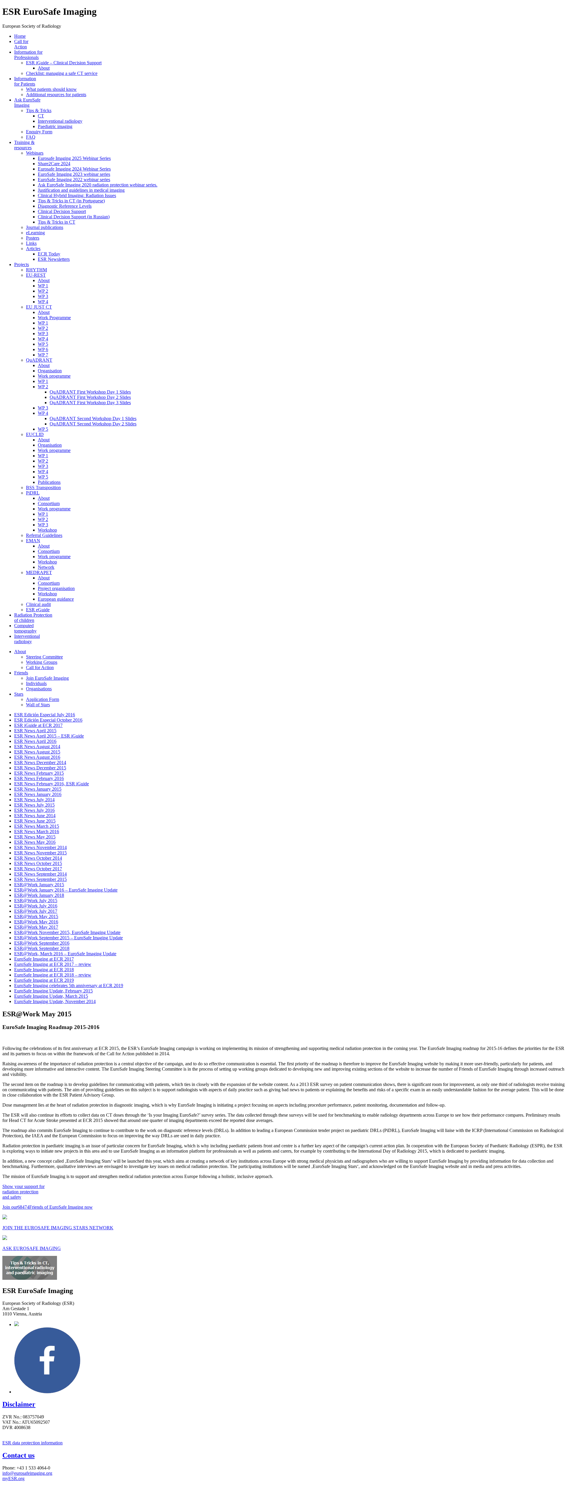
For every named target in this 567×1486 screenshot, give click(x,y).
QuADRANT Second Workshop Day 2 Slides (93, 423)
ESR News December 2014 (40, 762)
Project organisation (56, 588)
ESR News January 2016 (37, 794)
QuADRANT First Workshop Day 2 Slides (90, 397)
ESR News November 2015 (40, 852)
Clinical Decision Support (62, 211)
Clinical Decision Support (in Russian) (74, 216)
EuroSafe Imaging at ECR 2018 (44, 969)
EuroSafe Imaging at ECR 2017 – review (52, 964)
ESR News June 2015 (35, 820)
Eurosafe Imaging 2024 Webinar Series (74, 168)
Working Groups (41, 662)
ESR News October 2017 (38, 868)
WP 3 (43, 296)
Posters (32, 237)
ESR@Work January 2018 (39, 895)
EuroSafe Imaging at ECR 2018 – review (52, 974)
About (44, 68)
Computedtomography (25, 628)
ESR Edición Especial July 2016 (44, 714)
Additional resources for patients (56, 94)
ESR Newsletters (54, 259)
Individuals (36, 683)
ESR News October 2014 (38, 858)
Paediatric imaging (55, 126)
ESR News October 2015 (38, 863)
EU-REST (36, 275)
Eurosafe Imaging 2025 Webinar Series (74, 158)
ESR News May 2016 (35, 842)
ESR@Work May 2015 (36, 916)
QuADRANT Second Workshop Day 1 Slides (93, 418)
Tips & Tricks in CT (56, 222)
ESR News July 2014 (34, 799)
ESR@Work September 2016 (41, 943)
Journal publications (44, 227)
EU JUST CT (39, 306)
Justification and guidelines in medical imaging (81, 190)
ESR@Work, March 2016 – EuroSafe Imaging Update (65, 953)
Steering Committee (44, 656)
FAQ (30, 137)
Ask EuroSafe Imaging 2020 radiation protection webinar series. (97, 184)
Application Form (42, 699)
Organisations (39, 688)
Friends (21, 672)
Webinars (34, 152)
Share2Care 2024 (54, 163)
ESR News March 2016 (36, 831)
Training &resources (24, 145)
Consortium (49, 503)
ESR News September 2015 (40, 879)
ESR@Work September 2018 (41, 948)
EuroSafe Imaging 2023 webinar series (74, 174)
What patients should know (51, 89)
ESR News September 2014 (40, 873)
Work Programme (54, 317)
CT (41, 115)
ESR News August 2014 (37, 746)
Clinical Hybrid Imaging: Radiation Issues (77, 195)
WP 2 (43, 291)
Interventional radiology (60, 121)
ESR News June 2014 (35, 815)
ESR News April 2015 (35, 730)
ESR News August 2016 (37, 757)
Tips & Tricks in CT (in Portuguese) (71, 200)
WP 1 (43, 285)
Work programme (54, 376)
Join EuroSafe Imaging (47, 678)
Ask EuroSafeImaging (27, 102)
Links (31, 243)
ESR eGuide (38, 609)
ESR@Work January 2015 (39, 884)
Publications (49, 482)
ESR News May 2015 (35, 836)
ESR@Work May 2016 (36, 921)
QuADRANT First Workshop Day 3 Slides (90, 402)
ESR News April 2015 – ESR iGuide (49, 735)
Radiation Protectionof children (33, 617)
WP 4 (43, 301)
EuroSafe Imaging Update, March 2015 (51, 996)
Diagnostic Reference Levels (65, 206)
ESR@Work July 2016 (35, 905)
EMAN (33, 540)
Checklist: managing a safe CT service (61, 73)
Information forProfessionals (28, 55)
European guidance (56, 599)
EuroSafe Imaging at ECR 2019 (44, 980)
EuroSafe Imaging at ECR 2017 (44, 958)
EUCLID (35, 434)
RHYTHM (36, 269)
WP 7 (43, 354)
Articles (33, 248)
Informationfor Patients (25, 81)
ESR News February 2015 (39, 773)
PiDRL (33, 492)
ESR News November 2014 (40, 847)
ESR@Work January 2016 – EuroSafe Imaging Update (66, 889)
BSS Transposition (43, 487)
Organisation (50, 370)
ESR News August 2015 (37, 751)
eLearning (35, 232)
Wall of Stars (38, 704)
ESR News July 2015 (34, 804)
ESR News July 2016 (34, 810)
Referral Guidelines (44, 535)
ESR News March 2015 (36, 826)
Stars (18, 694)
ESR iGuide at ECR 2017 (38, 725)
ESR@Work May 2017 (36, 927)
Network (46, 567)
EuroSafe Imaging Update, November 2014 (55, 1001)
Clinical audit (38, 604)
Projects (21, 264)
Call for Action (21, 44)
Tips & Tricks (38, 110)
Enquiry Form (39, 131)
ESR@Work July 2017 (35, 911)
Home (20, 36)
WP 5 (43, 344)
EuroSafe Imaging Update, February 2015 (53, 990)
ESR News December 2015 (40, 767)
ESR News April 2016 (35, 741)
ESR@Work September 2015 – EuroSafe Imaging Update (68, 937)
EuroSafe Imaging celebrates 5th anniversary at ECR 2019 (68, 985)
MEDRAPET (39, 572)
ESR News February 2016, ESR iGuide (51, 783)
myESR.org (13, 1478)
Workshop (47, 530)
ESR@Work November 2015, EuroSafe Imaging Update (67, 932)
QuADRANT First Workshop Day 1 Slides (90, 391)
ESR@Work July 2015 (35, 900)
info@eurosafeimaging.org (27, 1473)
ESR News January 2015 (37, 789)
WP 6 (43, 349)
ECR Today (49, 253)
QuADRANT (39, 360)
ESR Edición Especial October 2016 (48, 719)
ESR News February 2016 (39, 778)
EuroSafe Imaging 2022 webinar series (74, 179)
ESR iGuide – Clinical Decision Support (64, 62)
